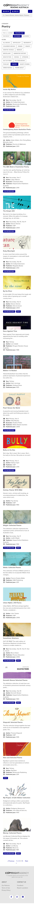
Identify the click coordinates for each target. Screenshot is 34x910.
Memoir (19, 50)
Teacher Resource (9, 109)
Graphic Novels (8, 50)
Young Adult (19, 68)
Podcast (6, 64)
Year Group (6, 36)
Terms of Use (6, 888)
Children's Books (9, 46)
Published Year (19, 33)
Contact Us (21, 882)
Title (4, 33)
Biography (27, 42)
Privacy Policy (6, 890)
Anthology (17, 42)
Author (10, 33)
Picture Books (20, 60)
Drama (20, 46)
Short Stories (25, 64)
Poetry (14, 64)
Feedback (20, 885)
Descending (17, 36)
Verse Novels (7, 68)
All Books (6, 42)
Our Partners (6, 885)
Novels (16, 57)
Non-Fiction (7, 57)
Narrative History (20, 53)
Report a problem (22, 888)
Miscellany (7, 53)
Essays (27, 46)
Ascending (26, 36)
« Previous (11, 861)
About (4, 882)
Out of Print (7, 60)
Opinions (25, 57)
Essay (18, 311)
